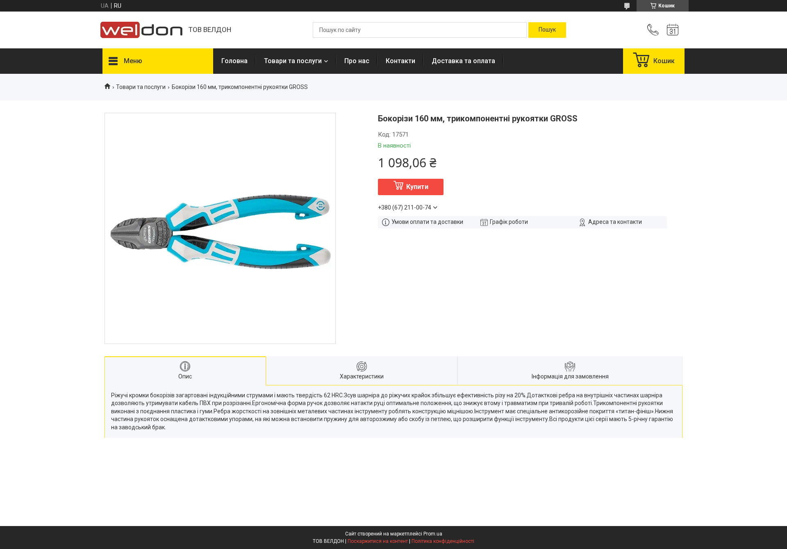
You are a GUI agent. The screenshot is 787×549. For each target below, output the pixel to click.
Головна (234, 61)
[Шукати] (547, 30)
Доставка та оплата (463, 61)
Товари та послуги (293, 61)
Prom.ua (432, 534)
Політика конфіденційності (443, 541)
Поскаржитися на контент (378, 541)
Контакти (400, 61)
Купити (417, 187)
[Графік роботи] (672, 30)
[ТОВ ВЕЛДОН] (141, 30)
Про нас (356, 61)
